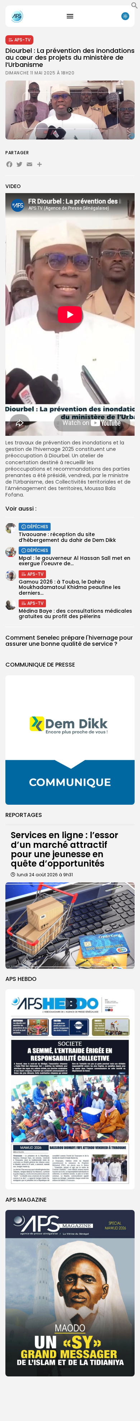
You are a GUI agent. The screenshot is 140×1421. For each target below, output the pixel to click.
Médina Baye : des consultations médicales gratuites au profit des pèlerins (75, 613)
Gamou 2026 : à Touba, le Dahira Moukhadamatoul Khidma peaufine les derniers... (70, 587)
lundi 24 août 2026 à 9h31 (45, 874)
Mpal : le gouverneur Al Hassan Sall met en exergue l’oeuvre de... (74, 560)
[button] (134, 7)
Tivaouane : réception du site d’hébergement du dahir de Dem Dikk (67, 537)
